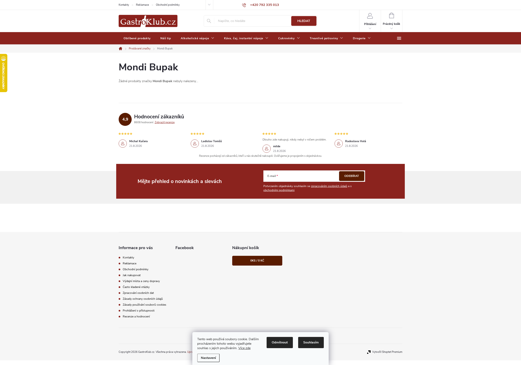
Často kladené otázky (136, 287)
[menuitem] (137, 38)
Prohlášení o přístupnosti (138, 311)
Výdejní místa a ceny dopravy (141, 281)
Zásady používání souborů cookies (144, 305)
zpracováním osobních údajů (329, 186)
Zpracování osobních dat (138, 293)
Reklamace (142, 5)
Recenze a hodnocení (136, 316)
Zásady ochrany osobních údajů (143, 299)
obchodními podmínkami (278, 190)
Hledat (303, 21)
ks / (257, 261)
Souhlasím (311, 342)
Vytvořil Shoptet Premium (387, 352)
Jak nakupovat (132, 275)
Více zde (244, 348)
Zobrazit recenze (165, 122)
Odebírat (351, 176)
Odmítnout (280, 342)
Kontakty (124, 5)
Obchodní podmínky (168, 5)
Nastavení (208, 358)
